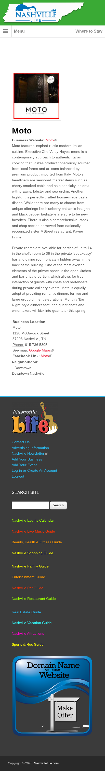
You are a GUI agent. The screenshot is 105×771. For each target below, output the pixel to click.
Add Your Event (24, 465)
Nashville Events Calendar (33, 520)
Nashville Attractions (28, 633)
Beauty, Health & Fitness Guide (37, 542)
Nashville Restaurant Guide (34, 599)
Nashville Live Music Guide (33, 531)
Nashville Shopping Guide (32, 553)
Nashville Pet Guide (27, 588)
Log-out (18, 476)
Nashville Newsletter (29, 453)
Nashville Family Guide (30, 566)
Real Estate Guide (26, 612)
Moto (51, 140)
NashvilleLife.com (46, 763)
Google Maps (41, 350)
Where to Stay (88, 31)
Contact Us (21, 442)
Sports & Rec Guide (28, 644)
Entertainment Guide (28, 577)
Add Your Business (27, 459)
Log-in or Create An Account (34, 470)
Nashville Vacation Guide (32, 623)
